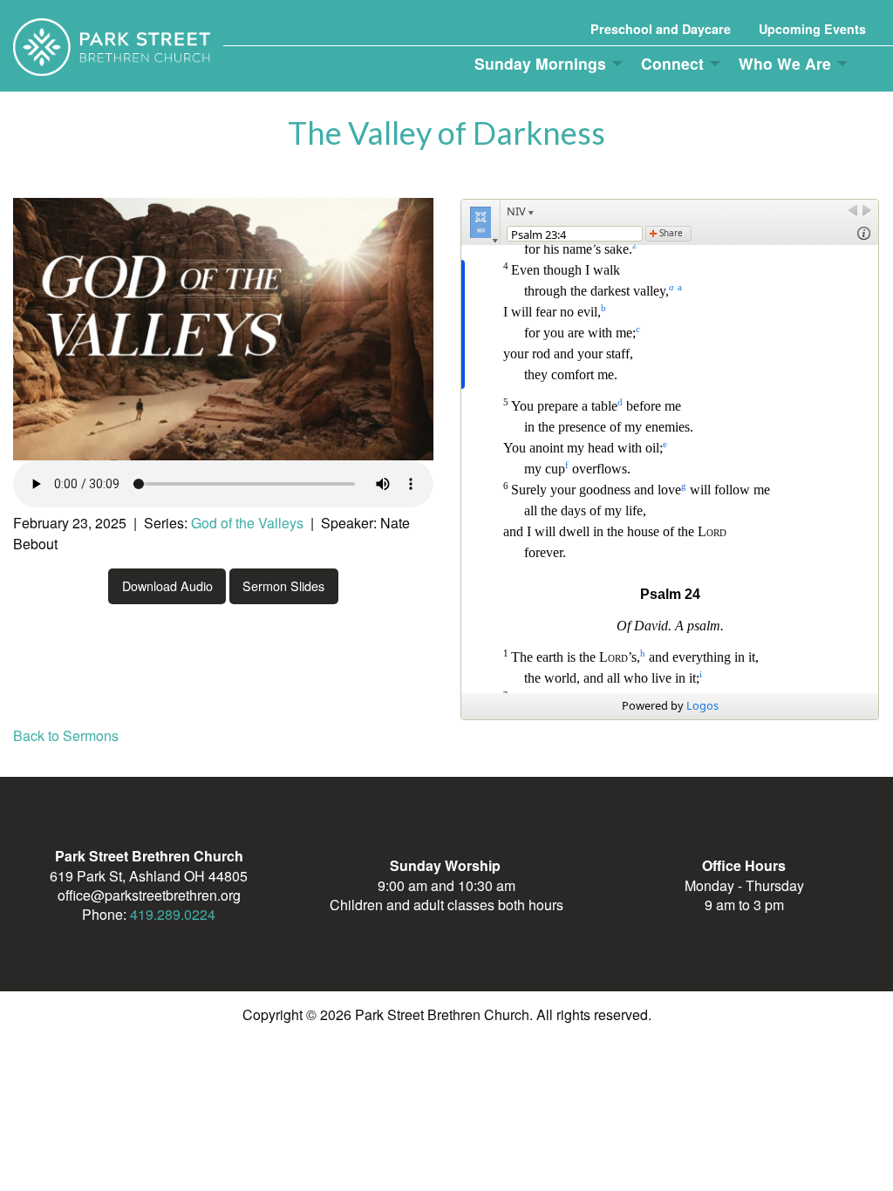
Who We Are (785, 63)
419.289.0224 (172, 914)
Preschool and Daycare (660, 28)
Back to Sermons (66, 735)
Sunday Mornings (540, 63)
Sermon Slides (283, 585)
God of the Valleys (247, 523)
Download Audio (167, 585)
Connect (672, 63)
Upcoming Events (812, 28)
